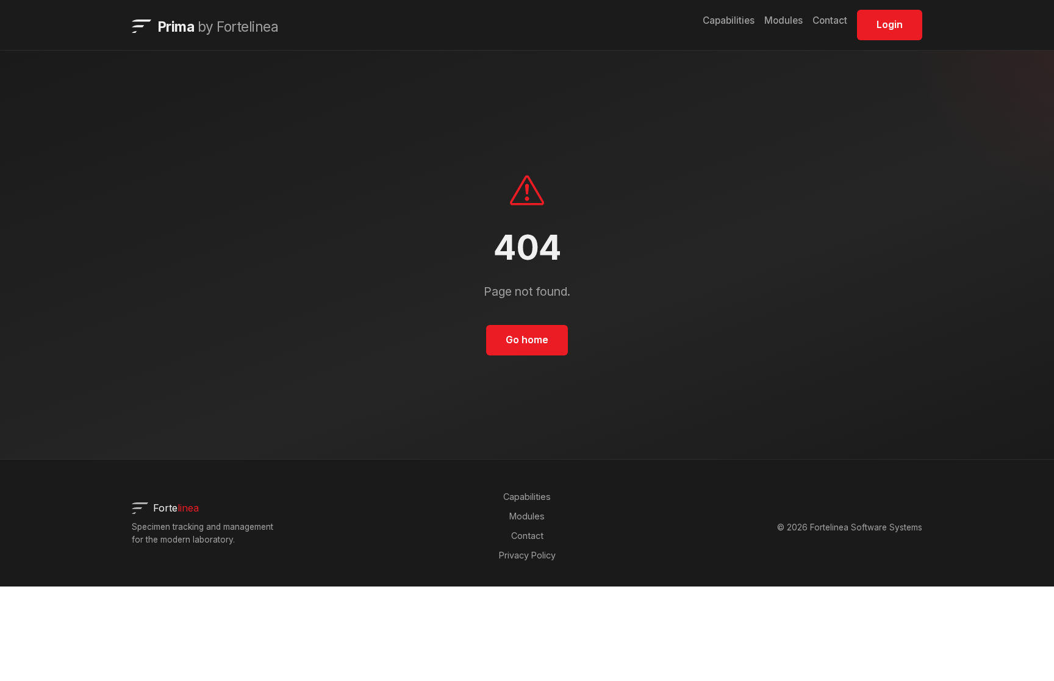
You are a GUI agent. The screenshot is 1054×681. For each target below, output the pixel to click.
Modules (783, 20)
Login (890, 24)
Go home (527, 339)
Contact (829, 20)
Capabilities (729, 20)
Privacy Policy (527, 555)
